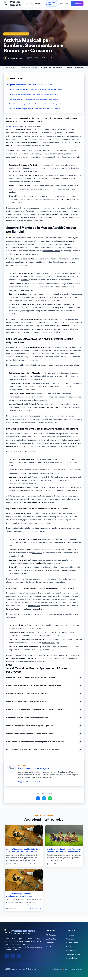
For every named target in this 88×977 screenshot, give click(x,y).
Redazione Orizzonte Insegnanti (34, 768)
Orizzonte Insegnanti (15, 58)
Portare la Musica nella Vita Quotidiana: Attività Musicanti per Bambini (33, 94)
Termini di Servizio (73, 954)
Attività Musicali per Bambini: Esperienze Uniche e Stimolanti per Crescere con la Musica (64, 851)
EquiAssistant (51, 939)
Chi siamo (70, 939)
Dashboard (50, 943)
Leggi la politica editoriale (28, 782)
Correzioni (70, 946)
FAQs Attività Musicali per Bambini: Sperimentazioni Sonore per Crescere (34, 108)
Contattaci (70, 935)
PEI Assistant (51, 935)
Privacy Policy (71, 950)
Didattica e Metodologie (16, 34)
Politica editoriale (72, 943)
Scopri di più (12, 126)
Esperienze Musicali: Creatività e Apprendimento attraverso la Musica (33, 99)
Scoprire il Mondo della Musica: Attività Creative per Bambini (30, 85)
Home (5, 68)
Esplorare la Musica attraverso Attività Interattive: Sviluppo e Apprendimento (36, 89)
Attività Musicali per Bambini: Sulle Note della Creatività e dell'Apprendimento (23, 850)
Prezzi (37, 3)
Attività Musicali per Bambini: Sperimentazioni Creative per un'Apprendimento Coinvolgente (19, 896)
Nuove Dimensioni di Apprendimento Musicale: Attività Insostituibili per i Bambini (37, 104)
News (29, 3)
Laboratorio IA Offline (51, 3)
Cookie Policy (71, 958)
